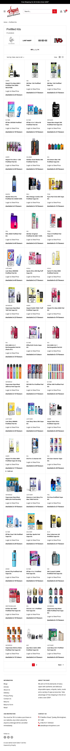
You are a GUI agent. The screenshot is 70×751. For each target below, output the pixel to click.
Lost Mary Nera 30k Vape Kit (35, 422)
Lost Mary (9, 268)
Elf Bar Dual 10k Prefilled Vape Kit (14, 535)
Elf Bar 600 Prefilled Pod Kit (55, 385)
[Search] (54, 11)
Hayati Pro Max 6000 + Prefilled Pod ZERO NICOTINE (13, 85)
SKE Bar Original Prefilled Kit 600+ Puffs (34, 235)
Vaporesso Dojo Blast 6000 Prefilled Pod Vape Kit (55, 611)
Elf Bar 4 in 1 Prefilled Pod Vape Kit (33, 572)
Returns (6, 702)
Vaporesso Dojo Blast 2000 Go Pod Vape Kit (13, 385)
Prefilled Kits (13, 22)
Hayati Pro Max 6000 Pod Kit (55, 309)
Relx (27, 194)
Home (5, 22)
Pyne (48, 194)
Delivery (6, 693)
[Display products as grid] (60, 57)
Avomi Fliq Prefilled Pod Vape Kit (14, 572)
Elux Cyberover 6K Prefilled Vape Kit (53, 535)
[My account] (61, 11)
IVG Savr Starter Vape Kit (54, 460)
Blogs (5, 684)
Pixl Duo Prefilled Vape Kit (55, 498)
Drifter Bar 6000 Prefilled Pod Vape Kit (13, 610)
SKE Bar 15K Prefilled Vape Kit (54, 84)
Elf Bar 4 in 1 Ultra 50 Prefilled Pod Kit (33, 123)
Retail (5, 708)
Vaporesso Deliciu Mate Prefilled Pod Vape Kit (14, 649)
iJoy (27, 645)
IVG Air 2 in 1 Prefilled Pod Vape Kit (34, 610)
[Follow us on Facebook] (5, 737)
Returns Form (8, 705)
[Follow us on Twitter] (8, 737)
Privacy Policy (8, 696)
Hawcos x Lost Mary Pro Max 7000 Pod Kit (34, 498)
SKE (27, 81)
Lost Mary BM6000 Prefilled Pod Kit (12, 272)
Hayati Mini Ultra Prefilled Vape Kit (53, 422)
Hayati (7, 81)
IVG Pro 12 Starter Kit (33, 458)
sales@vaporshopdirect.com (50, 726)
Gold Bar (29, 532)
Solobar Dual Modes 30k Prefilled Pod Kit (34, 161)
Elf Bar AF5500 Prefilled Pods (14, 123)
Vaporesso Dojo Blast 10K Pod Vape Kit (13, 309)
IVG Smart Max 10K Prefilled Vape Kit (53, 161)
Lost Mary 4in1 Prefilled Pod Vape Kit (55, 649)
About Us (7, 690)
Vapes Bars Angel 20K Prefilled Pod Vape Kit (54, 123)
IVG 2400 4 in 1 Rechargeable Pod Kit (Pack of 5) (13, 347)
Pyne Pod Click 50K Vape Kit (55, 198)
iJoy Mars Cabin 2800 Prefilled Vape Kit (33, 649)
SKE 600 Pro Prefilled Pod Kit (34, 385)
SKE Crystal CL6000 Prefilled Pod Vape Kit (54, 572)
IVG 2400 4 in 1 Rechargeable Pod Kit (54, 346)
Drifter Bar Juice (11, 606)
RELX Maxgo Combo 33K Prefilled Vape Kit (34, 198)
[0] (65, 11)
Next (60, 665)
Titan (48, 231)
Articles (6, 687)
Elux (48, 532)
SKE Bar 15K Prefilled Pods (33, 84)
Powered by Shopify (10, 745)
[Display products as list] (63, 57)
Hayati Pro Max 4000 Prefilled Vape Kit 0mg (13, 460)
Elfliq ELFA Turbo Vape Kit (34, 346)
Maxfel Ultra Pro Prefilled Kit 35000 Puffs (14, 198)
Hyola (28, 268)
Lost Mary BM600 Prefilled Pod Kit (11, 422)
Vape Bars (50, 120)
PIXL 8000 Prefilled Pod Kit (13, 235)
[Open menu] (4, 11)
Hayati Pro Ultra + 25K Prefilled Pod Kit (13, 161)
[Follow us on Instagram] (12, 737)
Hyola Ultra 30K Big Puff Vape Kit (34, 272)
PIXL (7, 231)
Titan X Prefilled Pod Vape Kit (54, 235)
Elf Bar (8, 120)
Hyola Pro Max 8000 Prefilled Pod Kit (54, 272)
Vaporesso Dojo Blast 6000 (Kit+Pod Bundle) (13, 498)
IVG (48, 157)
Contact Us (7, 699)
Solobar (29, 157)
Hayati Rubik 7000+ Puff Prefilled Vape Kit (34, 309)
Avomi (7, 569)
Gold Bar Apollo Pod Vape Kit (33, 535)
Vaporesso (9, 305)
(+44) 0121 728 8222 (47, 723)
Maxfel (8, 194)
